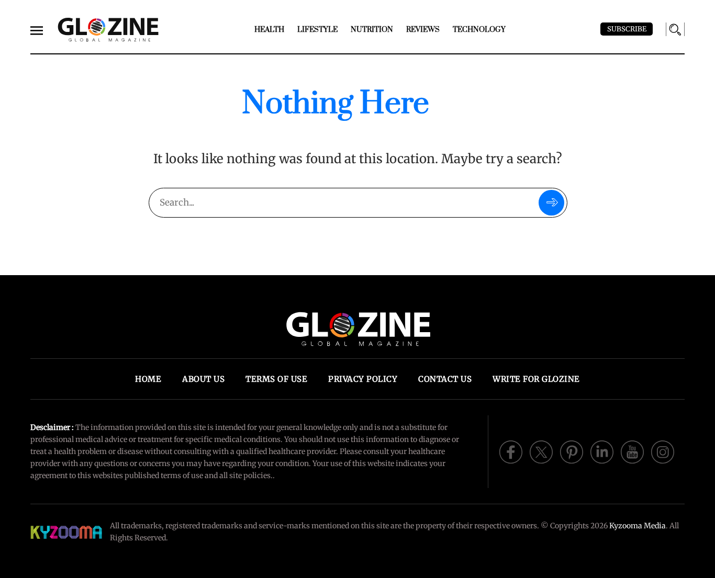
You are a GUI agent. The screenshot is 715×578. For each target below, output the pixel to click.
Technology (479, 30)
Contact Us (445, 379)
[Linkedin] (602, 451)
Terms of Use (276, 379)
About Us (203, 379)
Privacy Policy (362, 379)
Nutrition (372, 30)
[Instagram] (662, 451)
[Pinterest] (571, 451)
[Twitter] (541, 451)
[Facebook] (510, 451)
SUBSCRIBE (626, 29)
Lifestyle (317, 30)
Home (148, 379)
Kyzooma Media (637, 525)
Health (269, 30)
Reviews (423, 30)
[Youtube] (632, 451)
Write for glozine (536, 379)
